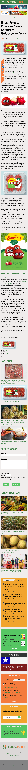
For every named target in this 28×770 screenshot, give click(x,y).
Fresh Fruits (9, 18)
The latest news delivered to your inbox (12, 712)
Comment (4, 459)
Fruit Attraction (7, 645)
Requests (19, 679)
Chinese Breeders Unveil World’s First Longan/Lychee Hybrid (12, 551)
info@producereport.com (13, 754)
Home (3, 18)
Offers (8, 679)
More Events (14, 648)
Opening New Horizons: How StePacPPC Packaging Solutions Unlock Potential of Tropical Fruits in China (13, 382)
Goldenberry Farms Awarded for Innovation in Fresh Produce (10, 402)
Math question (6, 473)
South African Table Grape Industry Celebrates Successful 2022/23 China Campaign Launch (12, 572)
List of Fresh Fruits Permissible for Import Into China (11, 733)
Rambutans (17, 18)
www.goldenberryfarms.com (9, 334)
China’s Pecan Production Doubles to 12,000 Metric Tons (14, 610)
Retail (8, 351)
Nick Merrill (14, 766)
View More (14, 701)
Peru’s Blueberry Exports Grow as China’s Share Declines (15, 604)
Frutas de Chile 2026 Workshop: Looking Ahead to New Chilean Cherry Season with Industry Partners (14, 587)
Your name (4, 453)
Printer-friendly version (3, 73)
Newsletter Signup (14, 755)
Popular (19, 580)
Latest (7, 580)
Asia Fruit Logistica (8, 639)
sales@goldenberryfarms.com (10, 231)
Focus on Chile (14, 655)
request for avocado (11, 687)
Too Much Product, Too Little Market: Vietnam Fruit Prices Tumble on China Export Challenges (12, 422)
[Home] (16, 2)
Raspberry (8, 697)
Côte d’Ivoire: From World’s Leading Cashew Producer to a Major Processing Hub (14, 596)
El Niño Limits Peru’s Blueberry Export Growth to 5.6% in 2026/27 (14, 618)
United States (11, 354)
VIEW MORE (14, 625)
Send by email (3, 76)
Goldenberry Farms (11, 73)
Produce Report (17, 38)
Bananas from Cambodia (12, 692)
